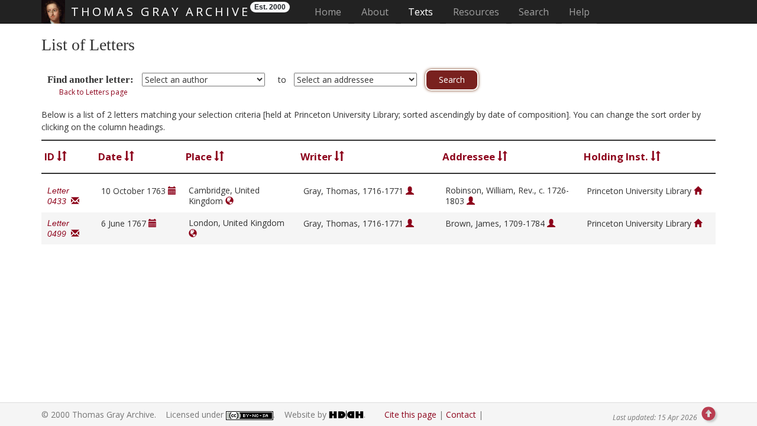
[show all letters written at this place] (229, 200)
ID (50, 156)
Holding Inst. (617, 156)
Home (331, 11)
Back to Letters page (93, 92)
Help (579, 11)
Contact (461, 414)
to (282, 79)
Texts (420, 11)
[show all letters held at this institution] (698, 190)
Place (200, 156)
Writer (317, 156)
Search (534, 11)
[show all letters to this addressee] (471, 200)
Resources (476, 11)
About (375, 11)
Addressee (469, 156)
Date (111, 156)
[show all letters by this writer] (410, 190)
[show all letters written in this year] (172, 190)
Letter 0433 (59, 196)
